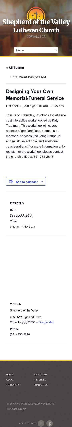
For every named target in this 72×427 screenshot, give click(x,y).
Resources (12, 384)
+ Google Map (45, 322)
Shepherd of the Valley (36, 22)
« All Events (15, 67)
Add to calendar (27, 182)
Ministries (39, 379)
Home (9, 374)
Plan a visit (40, 374)
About (10, 379)
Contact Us (40, 384)
